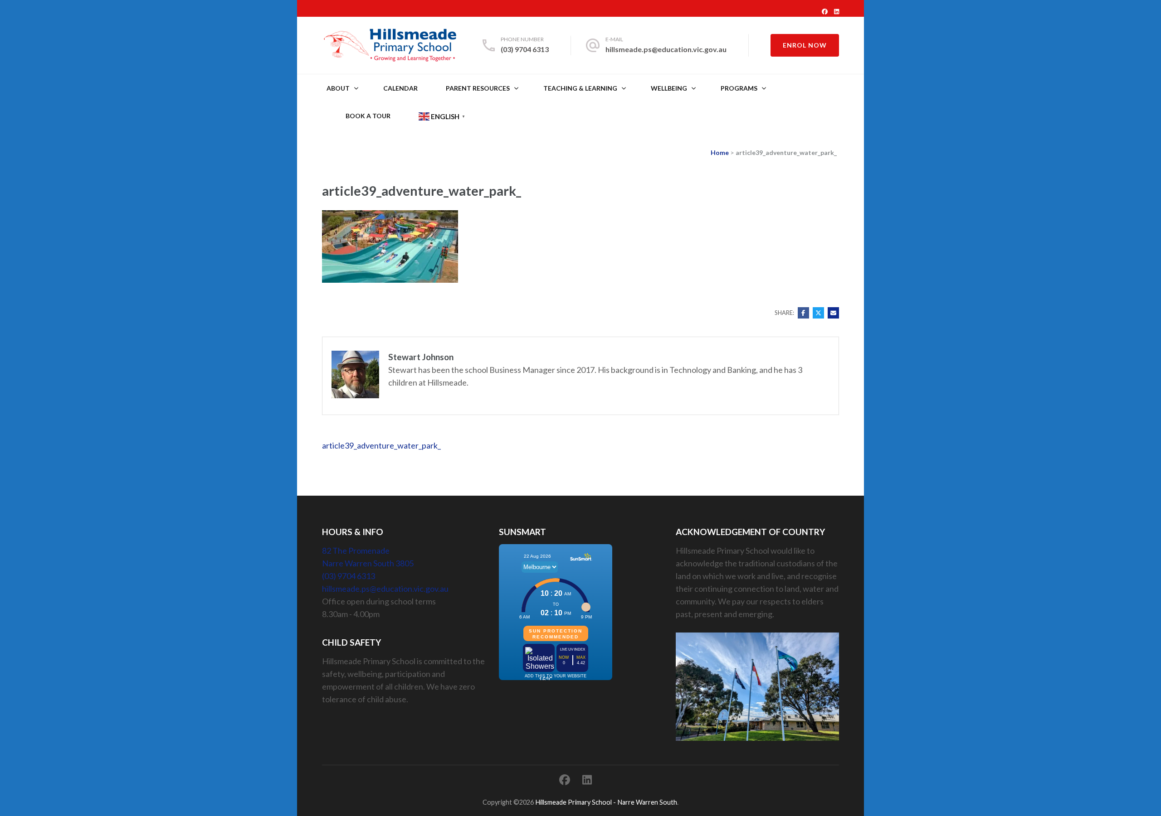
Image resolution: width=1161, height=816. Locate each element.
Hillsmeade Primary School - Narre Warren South (606, 802)
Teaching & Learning (580, 88)
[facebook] (825, 11)
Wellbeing (669, 88)
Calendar (400, 88)
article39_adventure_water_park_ (381, 445)
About (338, 88)
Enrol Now (805, 45)
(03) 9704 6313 (525, 49)
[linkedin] (836, 11)
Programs (739, 88)
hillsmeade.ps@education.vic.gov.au (666, 49)
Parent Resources (478, 88)
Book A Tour (368, 116)
